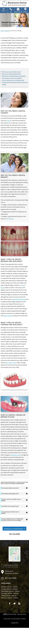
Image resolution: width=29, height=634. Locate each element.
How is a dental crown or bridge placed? (13, 80)
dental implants (7, 315)
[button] (3, 10)
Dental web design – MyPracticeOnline (17, 614)
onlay (8, 120)
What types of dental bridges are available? (14, 76)
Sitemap (24, 618)
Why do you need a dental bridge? (11, 74)
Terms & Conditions (16, 618)
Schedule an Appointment (13, 528)
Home (2, 30)
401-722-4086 (14, 534)
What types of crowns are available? (12, 78)
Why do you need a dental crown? (11, 72)
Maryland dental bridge (19, 299)
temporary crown (16, 455)
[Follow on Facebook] (10, 603)
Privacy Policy (7, 618)
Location (25, 12)
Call (11, 12)
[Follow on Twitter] (14, 603)
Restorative (7, 30)
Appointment (18, 12)
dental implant (9, 218)
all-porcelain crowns (11, 362)
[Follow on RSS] (19, 603)
